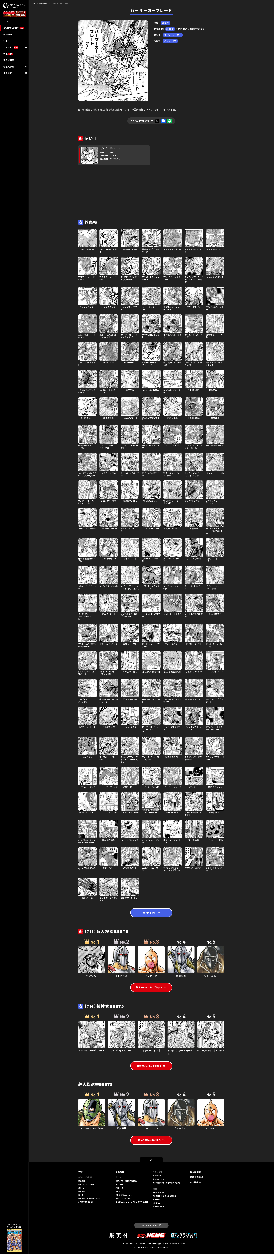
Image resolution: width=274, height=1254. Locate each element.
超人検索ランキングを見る (149, 987)
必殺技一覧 (43, 3)
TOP (33, 3)
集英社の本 (11, 1241)
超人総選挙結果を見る (149, 1140)
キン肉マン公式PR (150, 1225)
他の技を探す (149, 912)
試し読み (10, 1235)
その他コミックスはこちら (13, 1247)
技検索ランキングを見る (149, 1065)
